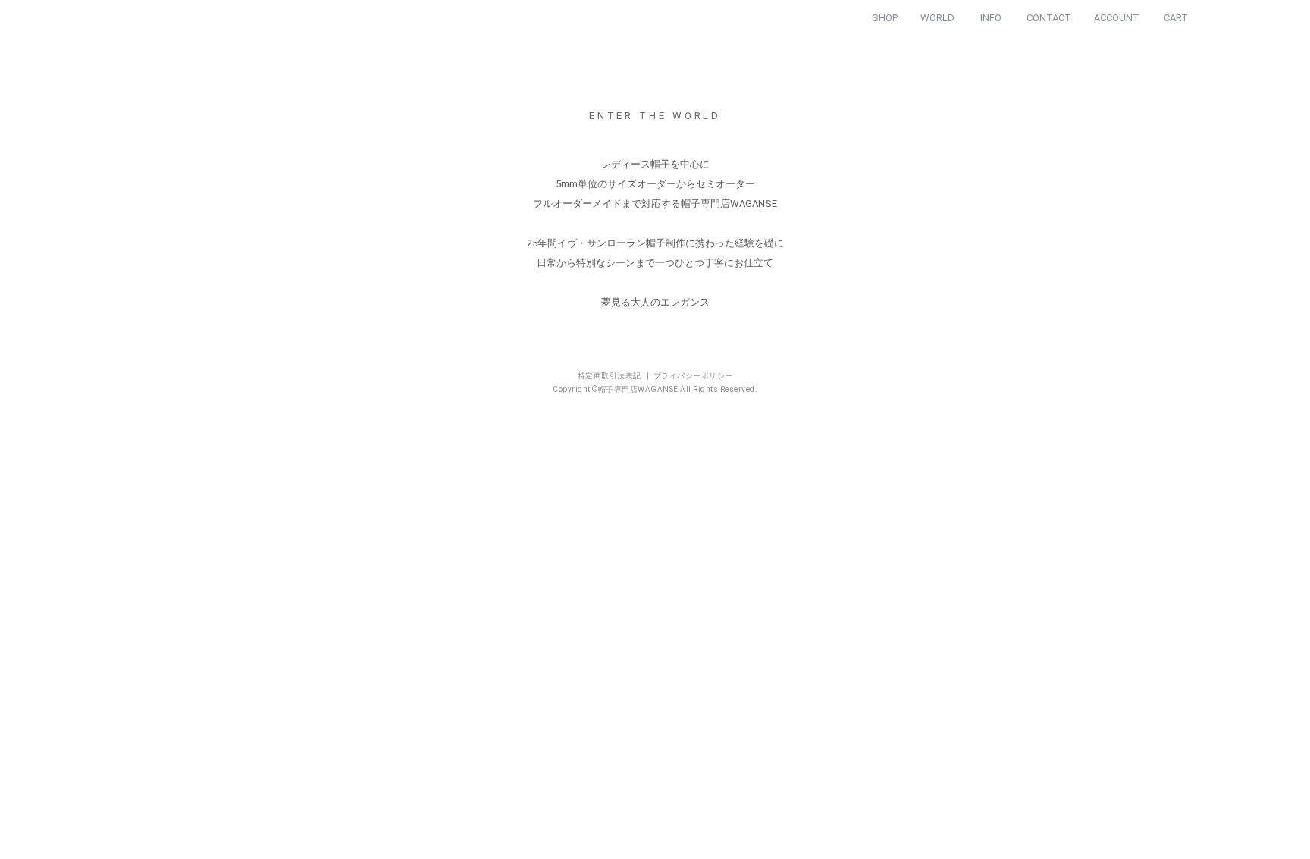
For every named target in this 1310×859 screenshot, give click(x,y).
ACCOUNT (1116, 18)
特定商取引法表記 (611, 406)
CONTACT (1048, 18)
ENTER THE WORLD (655, 145)
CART (1176, 18)
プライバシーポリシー (693, 406)
